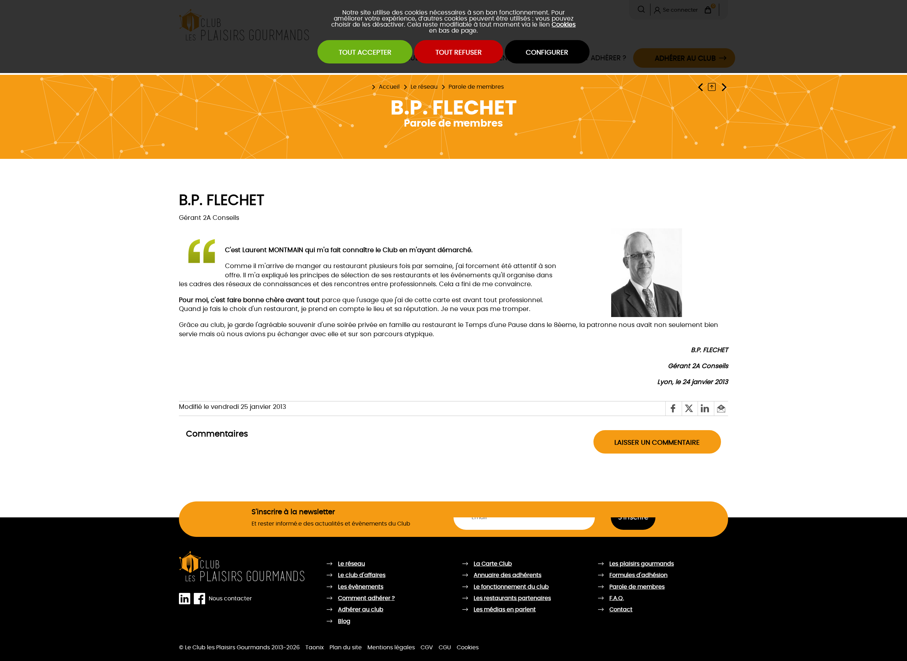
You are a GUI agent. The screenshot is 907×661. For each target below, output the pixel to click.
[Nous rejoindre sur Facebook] (201, 599)
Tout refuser (458, 52)
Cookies (564, 25)
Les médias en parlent (505, 609)
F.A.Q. (616, 598)
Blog (344, 621)
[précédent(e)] (702, 87)
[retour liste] (713, 87)
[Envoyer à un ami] (721, 408)
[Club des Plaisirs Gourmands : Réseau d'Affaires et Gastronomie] (242, 566)
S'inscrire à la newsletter (293, 512)
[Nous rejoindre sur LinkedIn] (186, 599)
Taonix (314, 647)
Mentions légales (391, 647)
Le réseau (424, 87)
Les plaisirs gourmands (370, 82)
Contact (620, 609)
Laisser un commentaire (657, 442)
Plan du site (345, 647)
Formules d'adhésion (638, 575)
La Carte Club (411, 82)
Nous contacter (230, 598)
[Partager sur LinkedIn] (706, 408)
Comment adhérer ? (366, 598)
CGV (427, 647)
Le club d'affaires (361, 575)
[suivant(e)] (723, 87)
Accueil (389, 87)
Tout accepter (365, 52)
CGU (445, 647)
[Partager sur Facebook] (673, 408)
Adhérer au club (360, 609)
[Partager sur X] (690, 408)
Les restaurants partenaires (512, 598)
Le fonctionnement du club (511, 587)
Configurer (547, 52)
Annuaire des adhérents (507, 575)
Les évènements (360, 587)
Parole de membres (476, 87)
